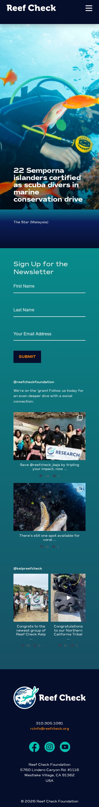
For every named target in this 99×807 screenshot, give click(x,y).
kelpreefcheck (30, 577)
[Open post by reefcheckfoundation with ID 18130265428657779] (49, 436)
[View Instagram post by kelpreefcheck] (45, 618)
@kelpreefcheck (27, 568)
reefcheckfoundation (48, 417)
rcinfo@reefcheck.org (49, 729)
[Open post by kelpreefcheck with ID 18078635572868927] (30, 598)
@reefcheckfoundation (33, 382)
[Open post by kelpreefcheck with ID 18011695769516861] (68, 598)
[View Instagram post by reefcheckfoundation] (80, 454)
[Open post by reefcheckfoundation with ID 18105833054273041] (49, 507)
